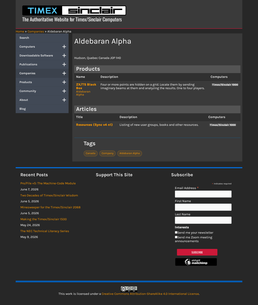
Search (24, 37)
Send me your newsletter (195, 232)
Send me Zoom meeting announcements (193, 239)
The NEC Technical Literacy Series (44, 231)
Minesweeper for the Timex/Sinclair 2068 (50, 207)
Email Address (187, 188)
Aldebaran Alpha (83, 93)
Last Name (182, 214)
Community (27, 91)
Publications (28, 64)
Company (108, 153)
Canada (90, 153)
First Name (183, 201)
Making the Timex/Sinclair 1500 (43, 219)
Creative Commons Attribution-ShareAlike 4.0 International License (150, 294)
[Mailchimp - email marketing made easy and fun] (196, 264)
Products (25, 82)
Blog (22, 108)
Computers (27, 46)
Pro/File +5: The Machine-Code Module (48, 183)
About (23, 100)
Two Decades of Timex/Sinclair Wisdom (49, 195)
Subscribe (197, 252)
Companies (27, 73)
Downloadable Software (36, 55)
